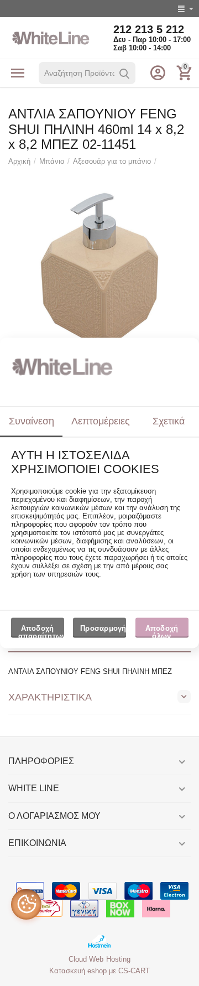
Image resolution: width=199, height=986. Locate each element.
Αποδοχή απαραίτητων (41, 630)
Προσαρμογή (103, 628)
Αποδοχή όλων (162, 630)
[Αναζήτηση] (124, 74)
